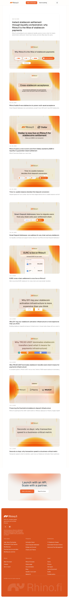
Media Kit (28, 574)
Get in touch (7, 567)
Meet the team (8, 562)
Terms (49, 562)
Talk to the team (27, 491)
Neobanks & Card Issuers (10, 544)
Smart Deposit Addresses (32, 544)
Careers (6, 564)
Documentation (30, 567)
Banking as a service (9, 552)
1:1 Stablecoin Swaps (53, 542)
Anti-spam (50, 567)
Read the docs (42, 491)
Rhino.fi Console (30, 562)
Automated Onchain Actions (54, 544)
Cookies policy (51, 574)
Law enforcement (52, 569)
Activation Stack (30, 542)
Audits (49, 571)
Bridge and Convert (31, 547)
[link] (14, 2)
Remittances (7, 547)
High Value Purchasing (10, 542)
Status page (29, 564)
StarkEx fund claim (31, 571)
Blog (27, 569)
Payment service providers (11, 549)
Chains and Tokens (31, 549)
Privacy (49, 564)
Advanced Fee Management (55, 547)
